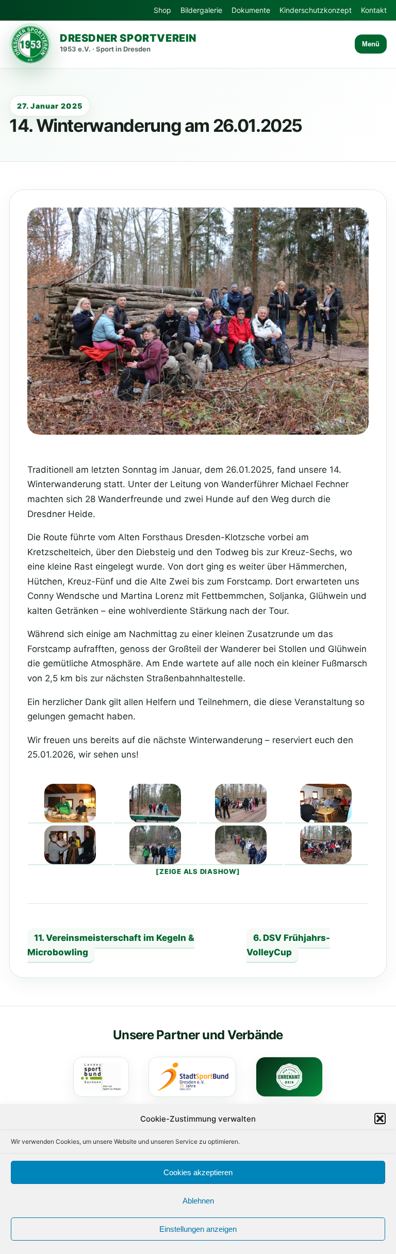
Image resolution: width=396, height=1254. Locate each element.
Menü (371, 44)
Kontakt (374, 10)
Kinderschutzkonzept (315, 10)
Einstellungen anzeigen (198, 1229)
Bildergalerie (201, 10)
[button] (380, 1118)
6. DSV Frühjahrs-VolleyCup (288, 945)
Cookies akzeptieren (198, 1172)
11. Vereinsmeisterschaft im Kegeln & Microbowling (110, 945)
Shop (162, 10)
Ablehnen (198, 1200)
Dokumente (251, 10)
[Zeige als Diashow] (198, 871)
